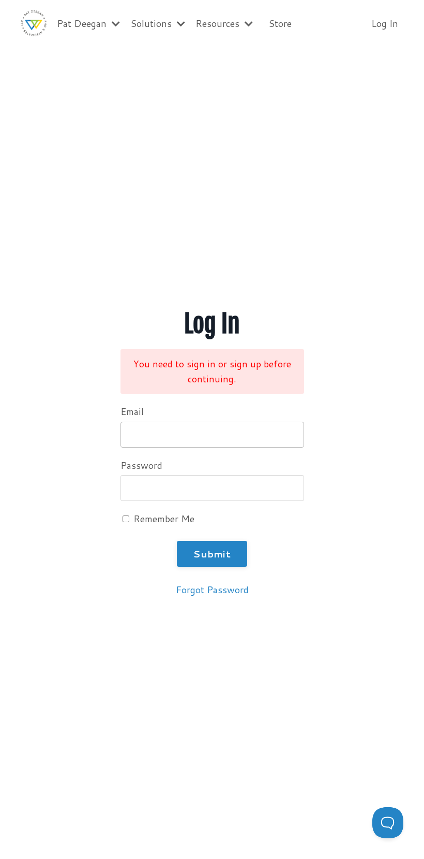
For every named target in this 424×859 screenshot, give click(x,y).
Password (141, 465)
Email (132, 411)
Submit (212, 554)
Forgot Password (212, 589)
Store (280, 23)
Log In (384, 23)
